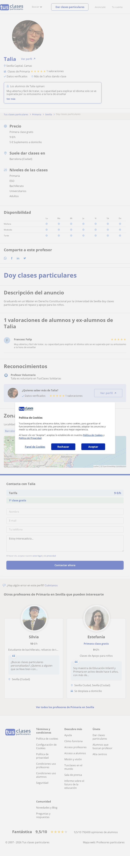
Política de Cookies (93, 435)
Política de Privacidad (30, 438)
